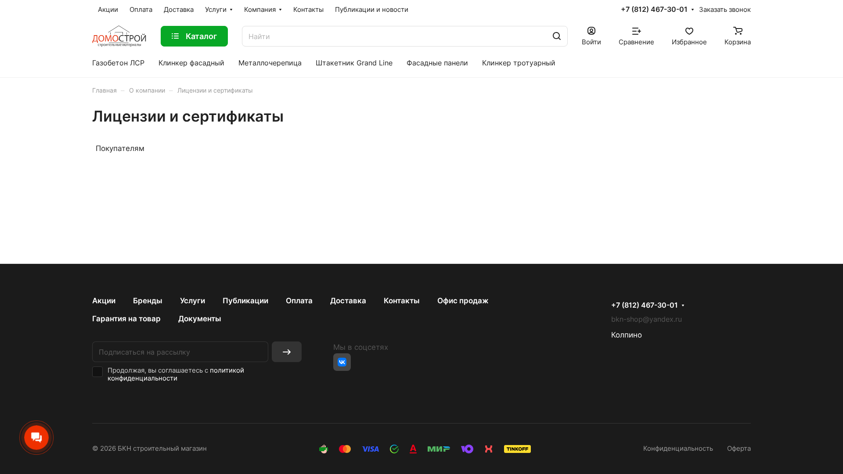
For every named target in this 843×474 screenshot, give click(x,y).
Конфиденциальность (678, 448)
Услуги (192, 300)
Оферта (739, 448)
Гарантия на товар (126, 318)
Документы (199, 318)
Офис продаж (463, 300)
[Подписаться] (287, 351)
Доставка (348, 300)
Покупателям (120, 148)
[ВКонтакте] (342, 362)
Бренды (147, 300)
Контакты (402, 300)
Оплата (299, 300)
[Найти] (557, 36)
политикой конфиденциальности (176, 374)
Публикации (245, 300)
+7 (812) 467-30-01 (654, 10)
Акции (103, 300)
